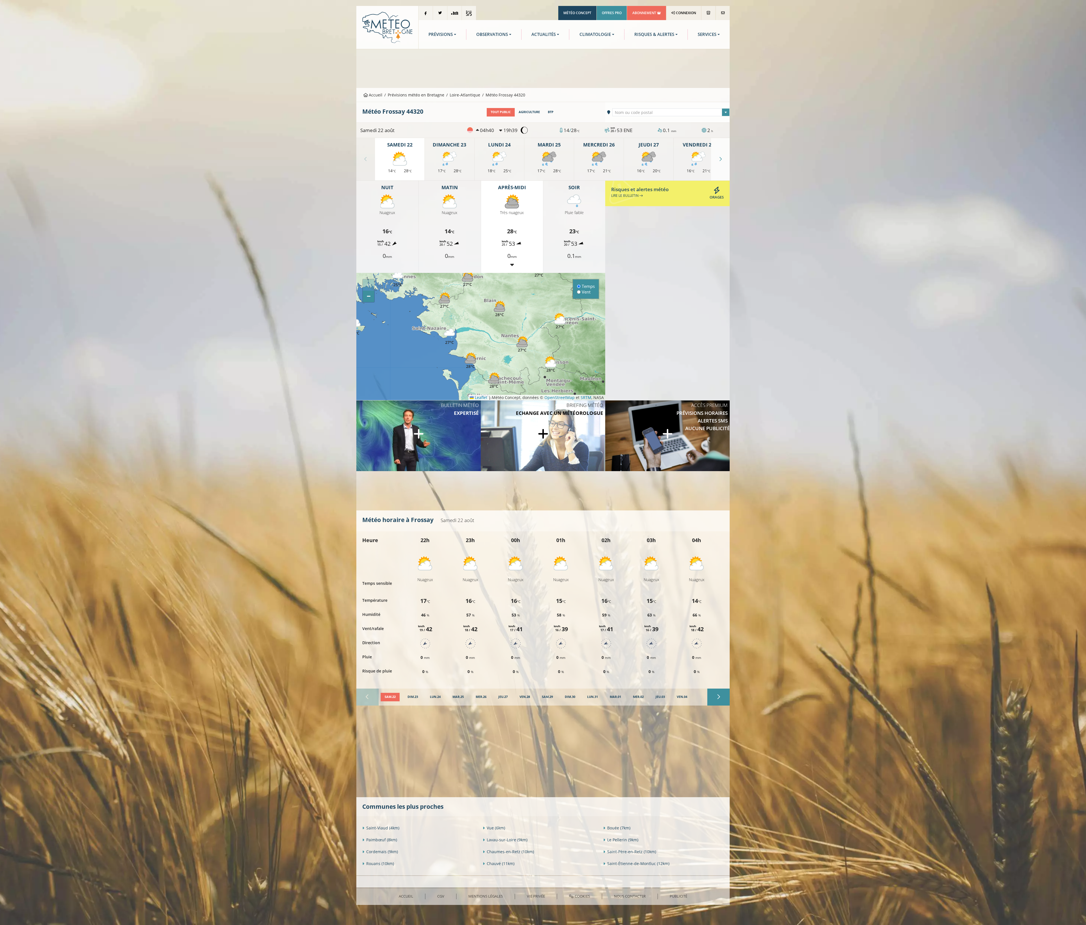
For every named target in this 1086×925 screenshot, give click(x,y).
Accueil (375, 95)
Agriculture (529, 112)
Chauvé (500, 863)
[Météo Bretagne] (387, 27)
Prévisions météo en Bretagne (416, 95)
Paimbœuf (381, 839)
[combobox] (671, 112)
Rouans (380, 863)
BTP (550, 112)
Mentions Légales (485, 896)
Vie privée (536, 896)
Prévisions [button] (440, 34)
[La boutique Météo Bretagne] (708, 13)
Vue (496, 828)
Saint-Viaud (382, 828)
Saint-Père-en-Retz (631, 851)
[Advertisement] (543, 68)
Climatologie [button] (595, 34)
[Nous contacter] (723, 13)
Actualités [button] (543, 34)
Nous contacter (630, 896)
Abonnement (644, 12)
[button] (444, 300)
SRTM (586, 397)
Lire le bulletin (625, 195)
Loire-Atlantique (465, 95)
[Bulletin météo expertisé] (418, 435)
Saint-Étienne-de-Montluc (638, 863)
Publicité (678, 896)
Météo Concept (577, 12)
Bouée (618, 828)
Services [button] (707, 34)
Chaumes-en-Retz (510, 851)
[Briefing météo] (543, 435)
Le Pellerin (622, 839)
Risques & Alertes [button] (654, 34)
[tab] (390, 697)
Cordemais (382, 851)
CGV (440, 896)
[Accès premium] (667, 435)
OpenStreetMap (559, 397)
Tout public (501, 112)
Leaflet (480, 397)
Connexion (685, 12)
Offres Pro (612, 12)
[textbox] (671, 113)
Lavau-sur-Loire (507, 839)
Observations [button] (492, 34)
